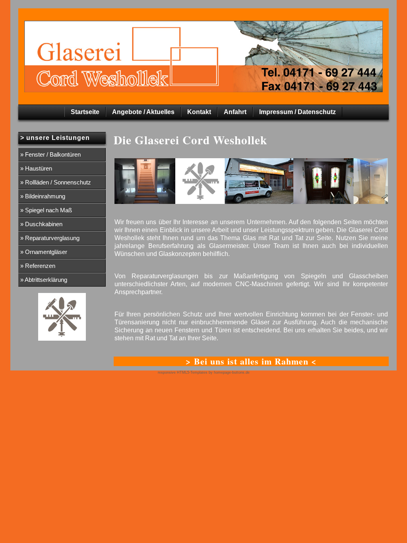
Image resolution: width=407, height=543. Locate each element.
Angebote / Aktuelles (143, 112)
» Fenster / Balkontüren (50, 154)
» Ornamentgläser (43, 251)
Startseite (85, 112)
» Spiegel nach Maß (46, 210)
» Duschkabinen (41, 224)
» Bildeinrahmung (42, 196)
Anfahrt (235, 112)
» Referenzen (37, 265)
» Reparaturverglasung (49, 238)
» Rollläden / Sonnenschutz (55, 182)
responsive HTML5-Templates (182, 372)
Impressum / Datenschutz (297, 112)
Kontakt (199, 112)
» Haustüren (36, 168)
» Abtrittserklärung (43, 279)
